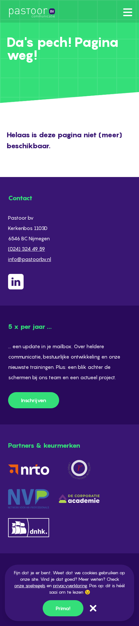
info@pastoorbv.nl (29, 259)
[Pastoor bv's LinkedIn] (69, 281)
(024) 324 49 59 (26, 249)
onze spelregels (29, 585)
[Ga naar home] (30, 12)
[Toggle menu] (128, 12)
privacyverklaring (70, 585)
